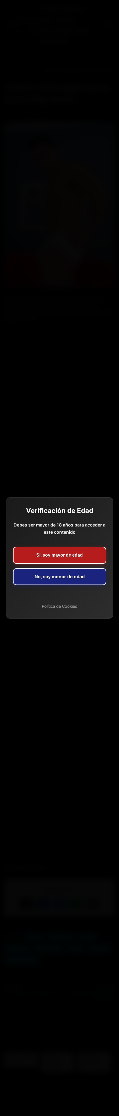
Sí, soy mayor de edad (59, 555)
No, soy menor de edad (60, 576)
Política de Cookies (59, 606)
